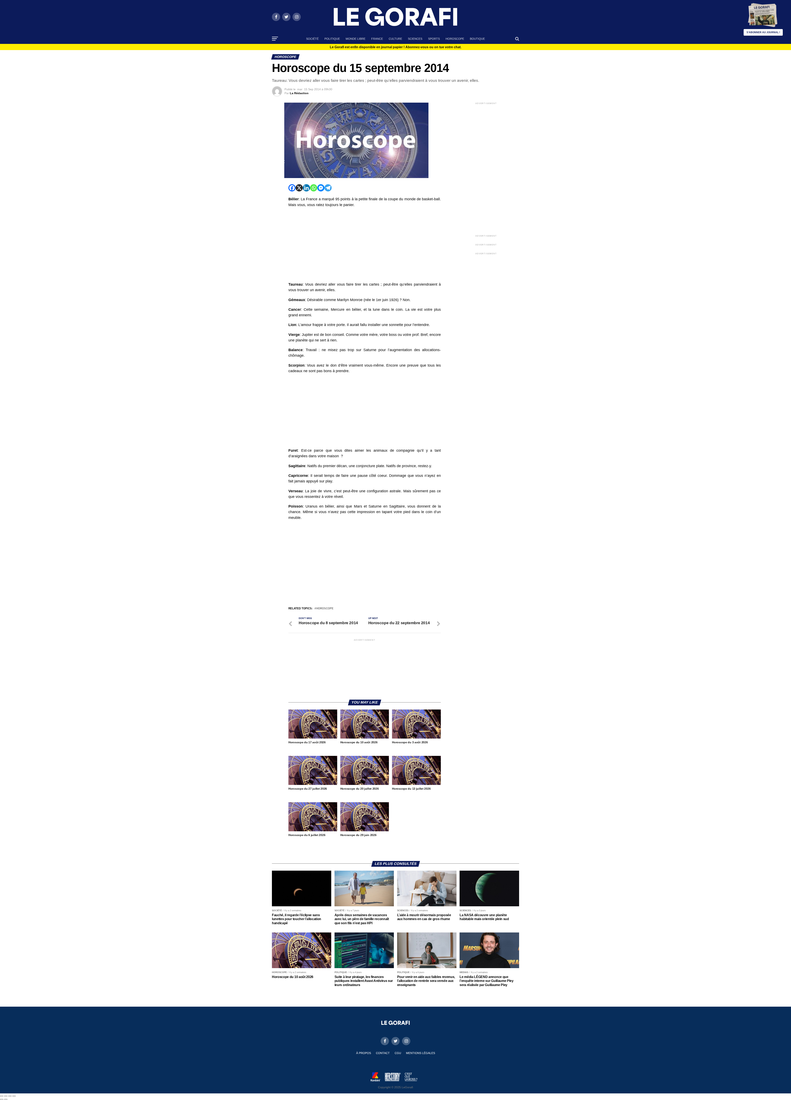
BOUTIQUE (477, 38)
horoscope (324, 608)
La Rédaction (299, 93)
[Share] (5, 1096)
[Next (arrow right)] (5, 1099)
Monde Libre (355, 38)
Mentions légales (420, 1053)
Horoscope (455, 38)
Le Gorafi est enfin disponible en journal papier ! (395, 47)
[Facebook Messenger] (320, 187)
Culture (395, 38)
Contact (383, 1053)
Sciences (415, 38)
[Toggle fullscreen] (10, 1096)
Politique (332, 38)
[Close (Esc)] (1, 1096)
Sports (434, 38)
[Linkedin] (306, 187)
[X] (299, 187)
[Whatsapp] (313, 187)
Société (312, 38)
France (377, 38)
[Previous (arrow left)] (1, 1099)
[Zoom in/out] (14, 1096)
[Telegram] (328, 187)
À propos (363, 1053)
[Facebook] (292, 187)
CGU (398, 1053)
